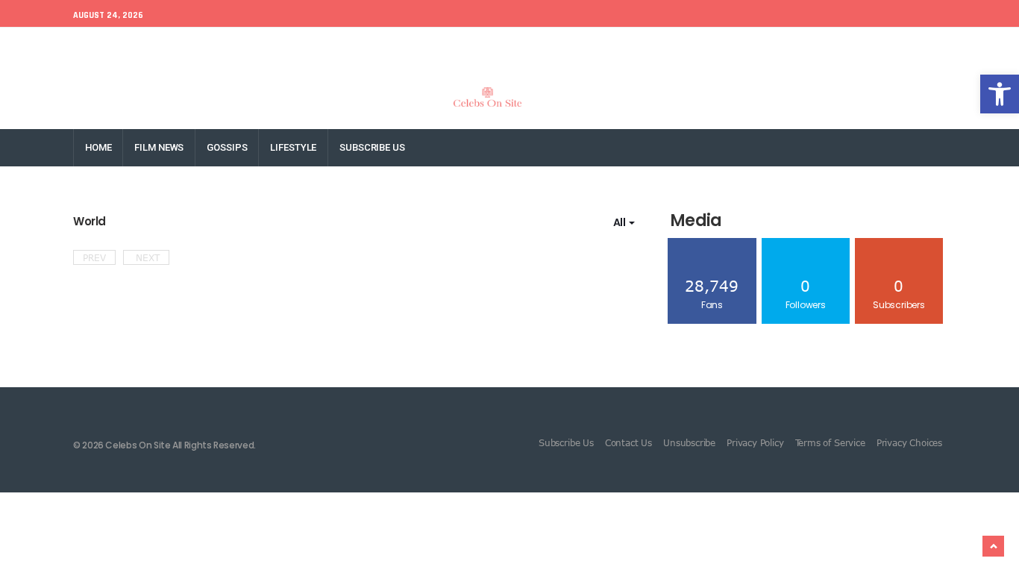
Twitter (763, 45)
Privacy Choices (909, 442)
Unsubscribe (689, 442)
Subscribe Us (371, 147)
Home (98, 147)
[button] (999, 94)
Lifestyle (293, 147)
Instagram (871, 45)
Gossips (227, 147)
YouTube (930, 45)
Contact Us (628, 442)
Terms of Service (830, 442)
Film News (159, 147)
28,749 (712, 293)
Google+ (814, 45)
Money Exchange (265, 45)
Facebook (708, 45)
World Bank (184, 45)
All (620, 222)
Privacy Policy (755, 442)
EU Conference (107, 45)
